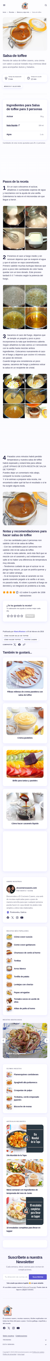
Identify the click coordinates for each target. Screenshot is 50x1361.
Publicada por (14, 631)
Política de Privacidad (29, 1287)
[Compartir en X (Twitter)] (14, 644)
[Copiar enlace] (24, 644)
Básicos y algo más (12, 86)
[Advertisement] (25, 851)
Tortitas (17, 961)
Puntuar (30, 616)
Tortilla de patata (21, 976)
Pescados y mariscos (16, 1027)
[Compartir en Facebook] (19, 644)
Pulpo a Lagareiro (15, 1053)
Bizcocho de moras (23, 1106)
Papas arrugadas (22, 992)
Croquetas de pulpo (23, 1090)
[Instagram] (17, 917)
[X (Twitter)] (12, 917)
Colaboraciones (21, 1336)
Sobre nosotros (8, 1336)
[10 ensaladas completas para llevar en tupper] (25, 1211)
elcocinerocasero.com (26, 888)
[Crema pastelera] (25, 723)
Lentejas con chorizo (23, 984)
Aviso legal (20, 1354)
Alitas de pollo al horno (24, 1008)
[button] (4, 5)
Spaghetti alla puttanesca (25, 1082)
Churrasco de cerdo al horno (27, 953)
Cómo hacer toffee (12, 639)
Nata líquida (12, 125)
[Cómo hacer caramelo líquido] (25, 809)
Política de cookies (38, 1352)
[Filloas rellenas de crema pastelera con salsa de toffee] (25, 678)
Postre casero (30, 639)
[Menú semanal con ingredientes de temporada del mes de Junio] (25, 1173)
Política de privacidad (9, 1354)
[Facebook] (8, 917)
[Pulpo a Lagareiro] (25, 1040)
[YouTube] (22, 917)
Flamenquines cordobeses (26, 1074)
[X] (9, 1328)
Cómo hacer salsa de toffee (16, 635)
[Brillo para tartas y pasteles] (25, 766)
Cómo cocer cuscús (23, 937)
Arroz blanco (20, 968)
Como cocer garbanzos (24, 945)
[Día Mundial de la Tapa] (25, 1139)
